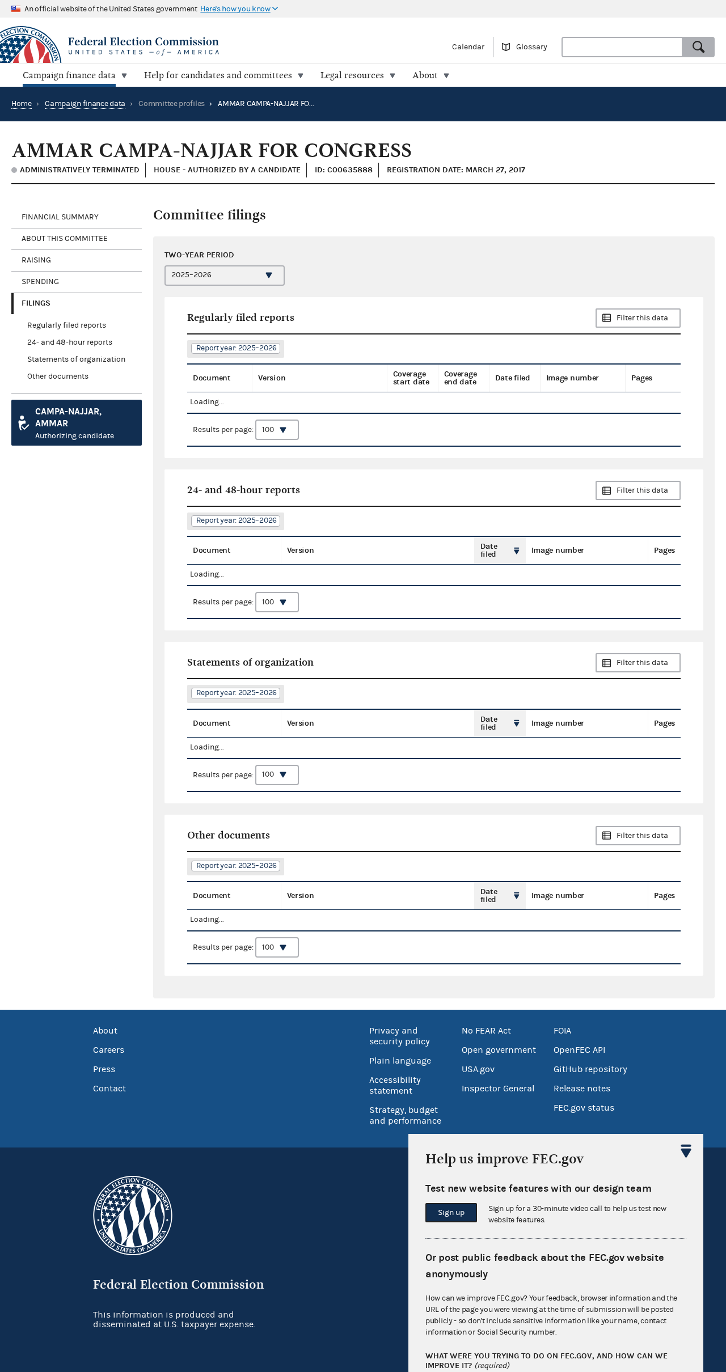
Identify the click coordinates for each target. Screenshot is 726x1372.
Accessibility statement (395, 1085)
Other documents (57, 376)
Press (104, 1069)
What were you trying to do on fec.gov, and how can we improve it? (546, 1361)
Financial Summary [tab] (60, 217)
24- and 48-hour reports (69, 342)
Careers (108, 1050)
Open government (499, 1050)
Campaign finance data (85, 103)
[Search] (699, 47)
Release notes (582, 1088)
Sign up (451, 1212)
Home (21, 103)
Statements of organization (76, 359)
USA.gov (478, 1069)
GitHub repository (590, 1069)
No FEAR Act (486, 1031)
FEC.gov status (584, 1108)
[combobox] (622, 47)
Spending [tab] (40, 281)
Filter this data (642, 318)
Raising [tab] (36, 260)
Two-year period (199, 255)
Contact (109, 1088)
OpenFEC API (579, 1050)
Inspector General (498, 1088)
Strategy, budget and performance (405, 1115)
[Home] (181, 46)
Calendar (468, 47)
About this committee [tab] (65, 238)
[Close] (686, 1151)
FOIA (562, 1031)
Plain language (400, 1061)
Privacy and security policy (399, 1036)
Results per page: (224, 429)
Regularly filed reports (66, 325)
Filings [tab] (36, 303)
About (105, 1031)
